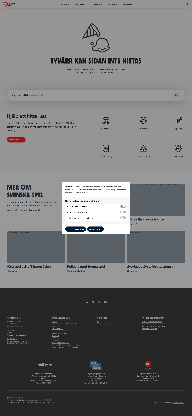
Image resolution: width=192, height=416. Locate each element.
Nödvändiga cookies (78, 206)
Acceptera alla (95, 229)
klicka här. (84, 193)
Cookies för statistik (78, 212)
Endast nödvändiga (75, 229)
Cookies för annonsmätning (81, 218)
